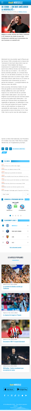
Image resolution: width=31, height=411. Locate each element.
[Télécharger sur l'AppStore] (8, 391)
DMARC (16, 406)
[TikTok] (15, 396)
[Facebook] (6, 148)
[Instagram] (11, 396)
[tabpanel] (15, 207)
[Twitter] (2, 148)
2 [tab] (13, 215)
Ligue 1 (4, 152)
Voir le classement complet (15, 247)
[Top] (27, 407)
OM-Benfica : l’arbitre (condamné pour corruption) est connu (13, 369)
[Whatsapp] (10, 148)
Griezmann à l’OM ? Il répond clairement (14, 341)
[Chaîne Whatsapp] (19, 396)
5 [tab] (20, 215)
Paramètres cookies (15, 407)
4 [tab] (18, 215)
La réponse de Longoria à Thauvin (12, 315)
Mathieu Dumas (23, 12)
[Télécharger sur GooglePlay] (22, 391)
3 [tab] (15, 215)
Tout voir (6, 194)
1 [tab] (10, 215)
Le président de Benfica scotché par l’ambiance (13, 287)
